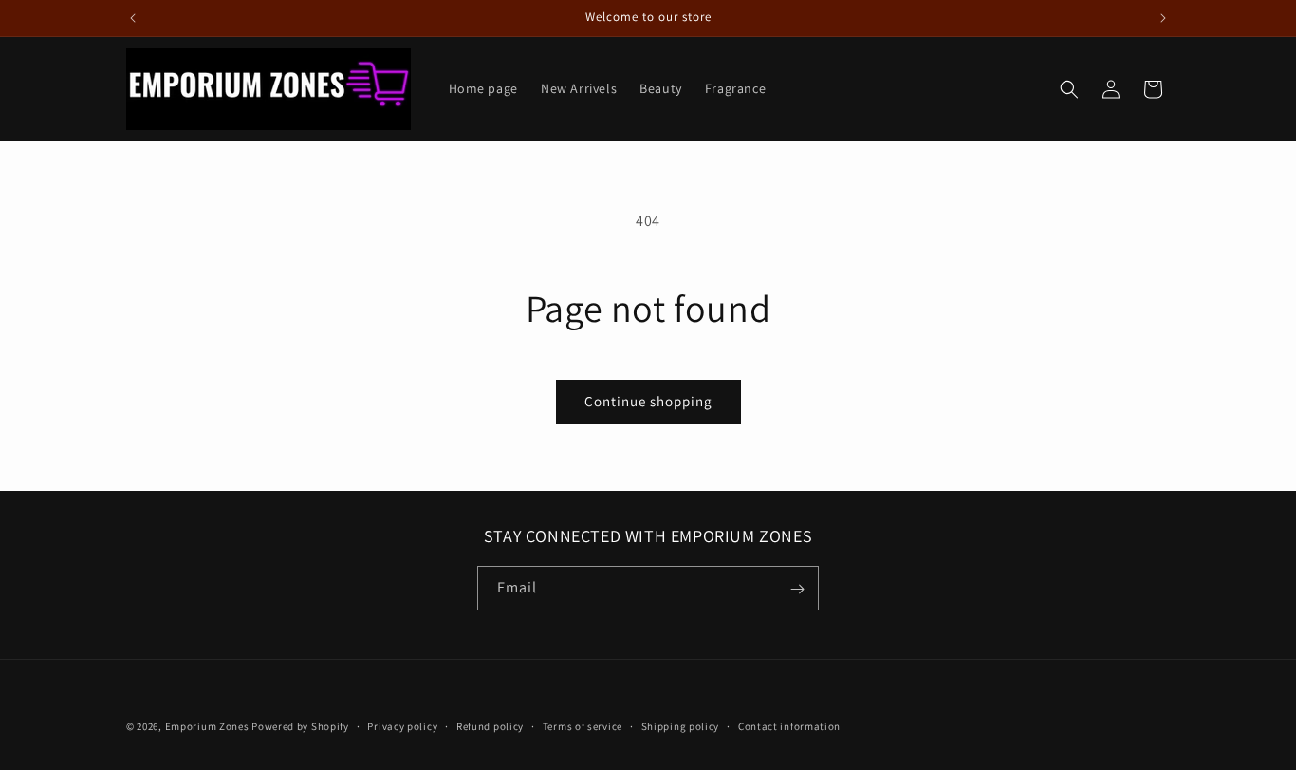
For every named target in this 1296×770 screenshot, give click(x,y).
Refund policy (490, 725)
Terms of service (582, 725)
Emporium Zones (207, 726)
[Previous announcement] (133, 18)
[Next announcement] (1163, 18)
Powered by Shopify (300, 726)
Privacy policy (402, 725)
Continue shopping (648, 401)
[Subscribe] (797, 589)
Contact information (789, 725)
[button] (1069, 89)
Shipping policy (680, 725)
